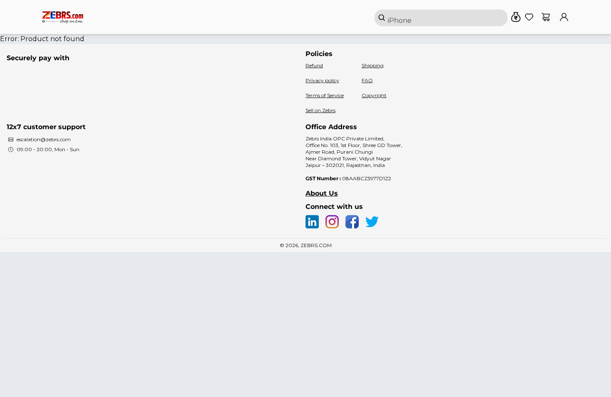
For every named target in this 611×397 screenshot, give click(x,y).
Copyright (374, 95)
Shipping (373, 65)
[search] (441, 18)
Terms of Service (325, 95)
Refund (314, 65)
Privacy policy (322, 80)
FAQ (367, 80)
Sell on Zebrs (320, 110)
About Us (322, 193)
